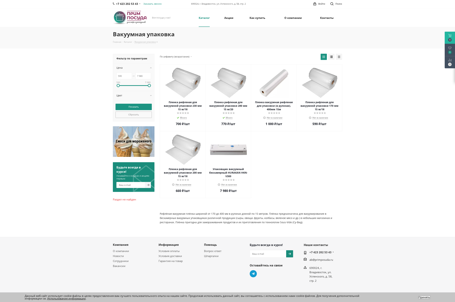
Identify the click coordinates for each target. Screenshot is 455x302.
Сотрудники (121, 261)
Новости (118, 256)
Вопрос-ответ (212, 251)
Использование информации (66, 298)
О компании (121, 251)
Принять (424, 297)
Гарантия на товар (171, 261)
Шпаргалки (211, 256)
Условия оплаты (169, 251)
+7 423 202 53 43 (320, 252)
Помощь (210, 245)
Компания (120, 245)
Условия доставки (170, 256)
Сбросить (133, 114)
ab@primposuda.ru (321, 259)
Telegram (253, 273)
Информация (169, 245)
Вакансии (119, 266)
